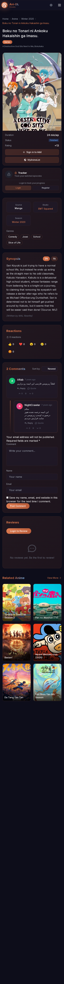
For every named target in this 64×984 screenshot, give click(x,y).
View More (52, 578)
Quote (33, 388)
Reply (22, 388)
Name (9, 470)
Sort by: (36, 368)
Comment (11, 444)
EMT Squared (45, 208)
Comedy (12, 236)
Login (18, 188)
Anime (15, 18)
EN (46, 258)
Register (46, 188)
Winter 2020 (27, 18)
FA (54, 258)
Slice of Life (14, 242)
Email (8, 484)
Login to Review (18, 531)
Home (5, 18)
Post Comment (18, 506)
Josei (25, 236)
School (36, 236)
